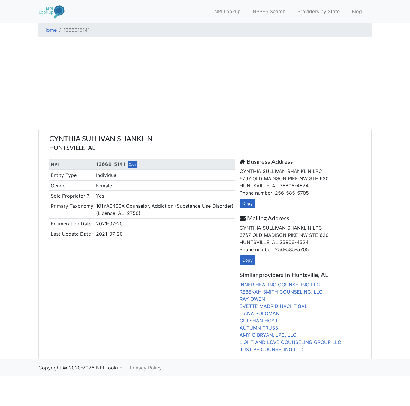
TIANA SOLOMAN (259, 313)
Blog (357, 11)
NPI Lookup (227, 11)
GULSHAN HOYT (259, 321)
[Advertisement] (205, 84)
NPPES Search (269, 11)
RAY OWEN (252, 299)
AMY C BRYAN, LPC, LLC (268, 335)
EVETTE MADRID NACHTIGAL (273, 306)
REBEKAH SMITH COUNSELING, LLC (281, 292)
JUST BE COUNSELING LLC (271, 349)
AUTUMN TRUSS (259, 328)
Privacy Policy (146, 368)
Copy (132, 164)
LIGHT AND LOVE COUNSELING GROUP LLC (290, 342)
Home (50, 30)
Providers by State (318, 11)
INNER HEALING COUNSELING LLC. (280, 285)
